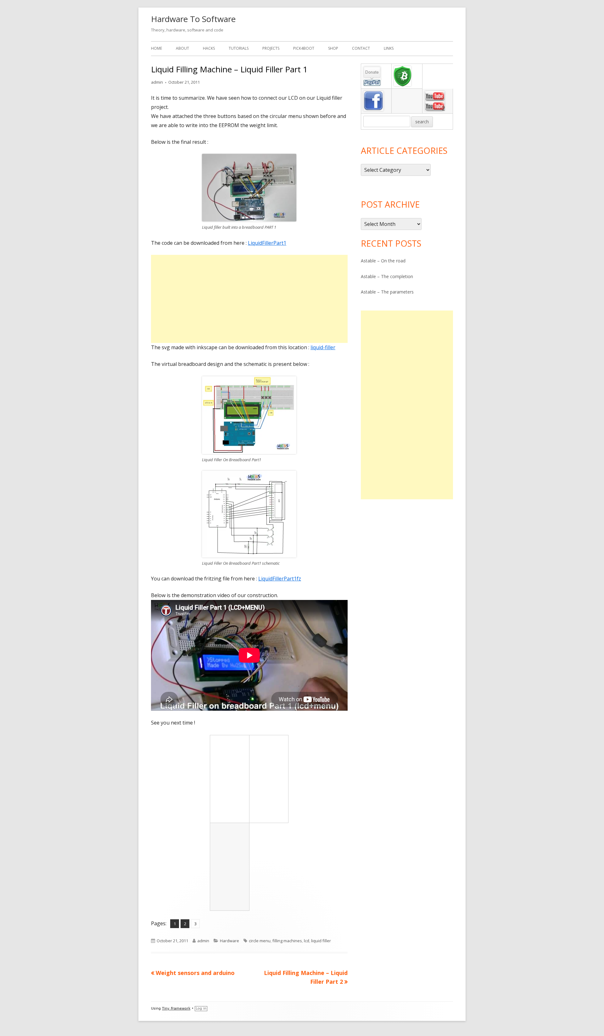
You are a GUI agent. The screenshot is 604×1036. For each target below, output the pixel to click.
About (182, 48)
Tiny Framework (176, 1008)
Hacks (209, 48)
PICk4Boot (303, 48)
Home (156, 48)
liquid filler (321, 941)
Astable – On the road (383, 261)
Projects (270, 48)
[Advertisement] (249, 299)
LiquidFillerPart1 (267, 242)
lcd (306, 941)
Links (389, 48)
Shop (333, 48)
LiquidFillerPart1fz (279, 578)
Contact (361, 48)
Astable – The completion (387, 276)
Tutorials (239, 48)
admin (157, 82)
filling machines (287, 941)
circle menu (260, 941)
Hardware (229, 941)
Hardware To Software (193, 19)
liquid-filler (322, 347)
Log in (201, 1008)
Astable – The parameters (387, 292)
